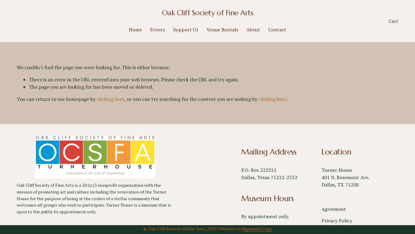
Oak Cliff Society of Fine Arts (207, 12)
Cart (393, 21)
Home (135, 29)
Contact (277, 29)
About (253, 29)
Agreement (333, 209)
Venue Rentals (222, 29)
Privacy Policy (336, 220)
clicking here (111, 99)
